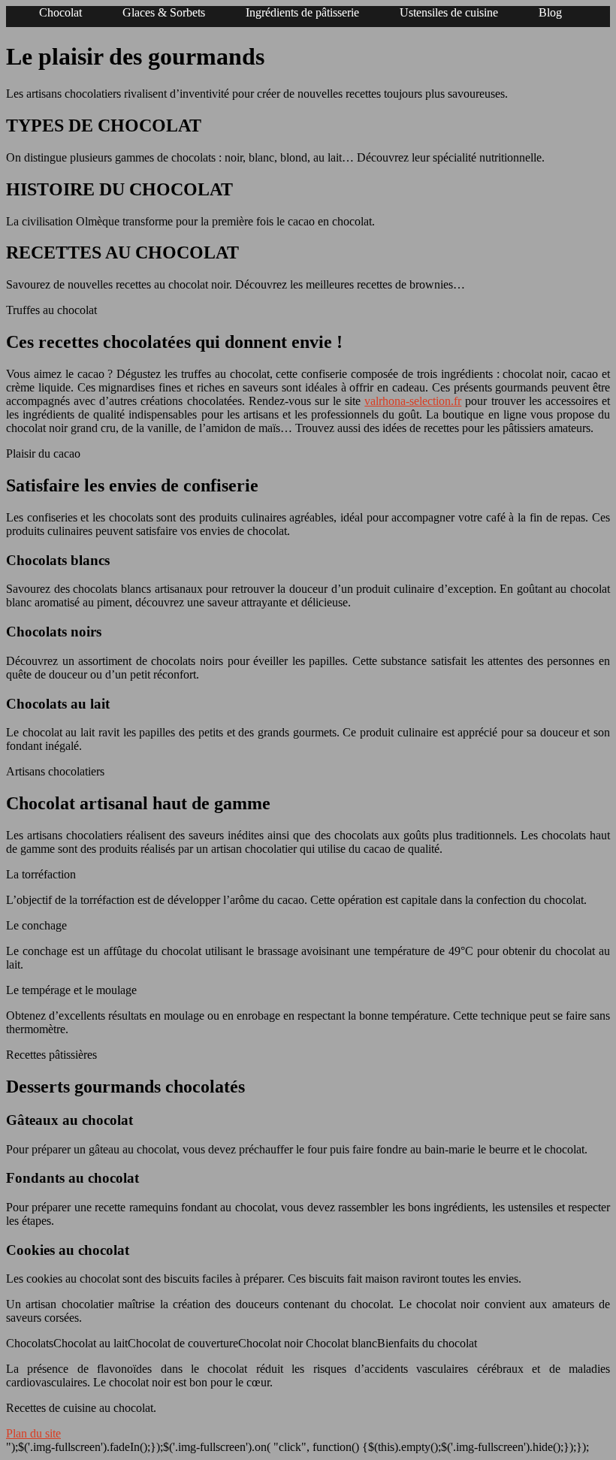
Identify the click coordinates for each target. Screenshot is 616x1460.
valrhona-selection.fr (412, 400)
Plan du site (33, 1433)
